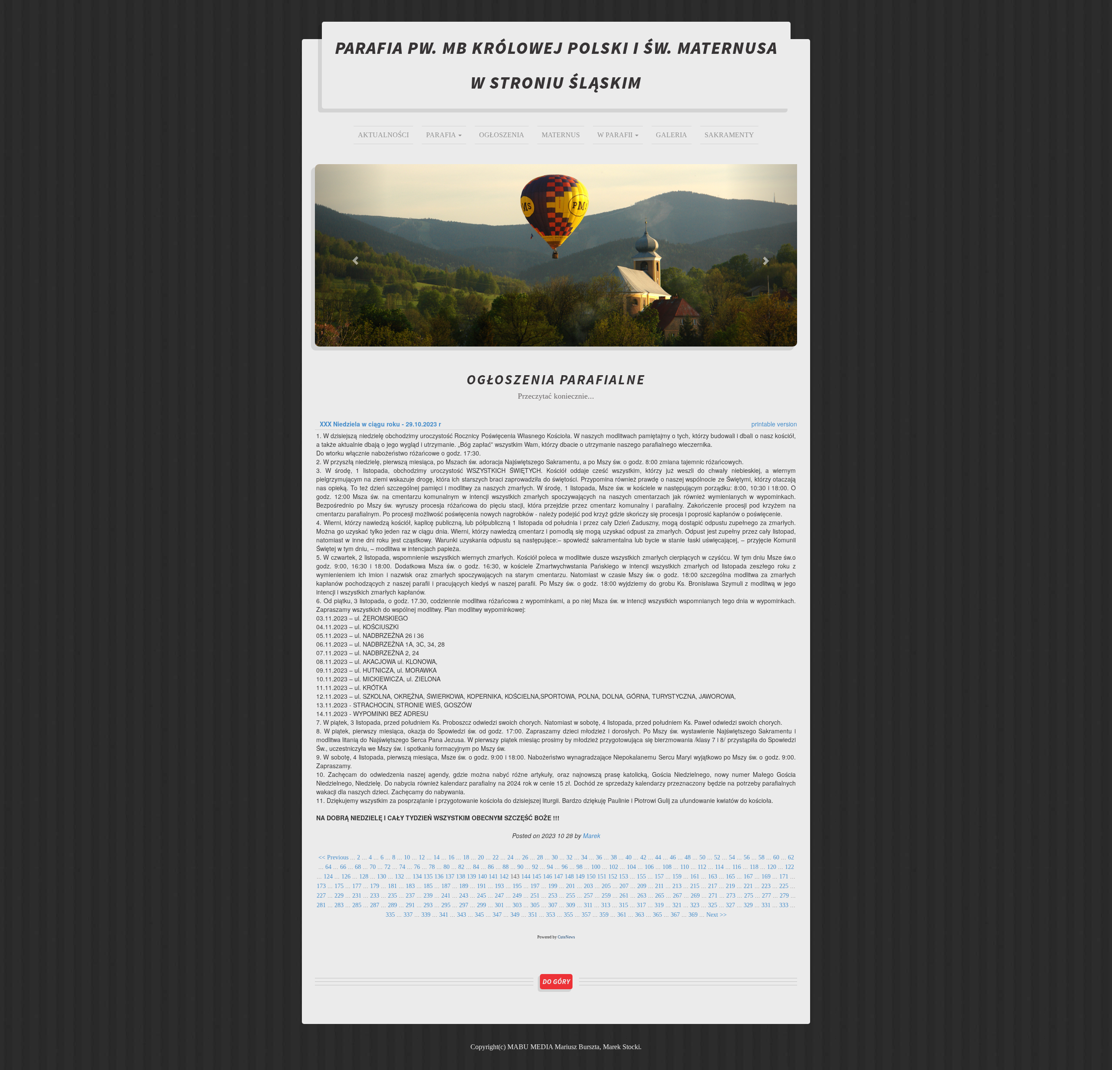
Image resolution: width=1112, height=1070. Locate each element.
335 (390, 914)
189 (463, 886)
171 (783, 876)
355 (568, 914)
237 (410, 895)
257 (588, 895)
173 (321, 886)
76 (417, 867)
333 (783, 905)
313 (605, 905)
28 (540, 857)
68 (358, 867)
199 (552, 886)
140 (482, 876)
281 (321, 905)
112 (702, 867)
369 (693, 914)
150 (591, 876)
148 (569, 876)
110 (684, 867)
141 (493, 876)
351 (532, 914)
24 (510, 857)
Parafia (441, 135)
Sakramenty (729, 135)
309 (570, 905)
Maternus (561, 135)
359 (604, 914)
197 (534, 886)
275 (748, 895)
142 (504, 876)
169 (766, 876)
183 (410, 886)
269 (695, 895)
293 (428, 905)
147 (558, 876)
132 (399, 876)
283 (339, 905)
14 (437, 857)
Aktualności (383, 135)
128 (363, 876)
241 (445, 895)
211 (659, 886)
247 (499, 895)
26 (525, 857)
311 (588, 905)
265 (659, 895)
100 (595, 867)
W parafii (615, 135)
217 (712, 886)
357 (586, 914)
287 (374, 905)
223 (766, 886)
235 (392, 895)
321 (677, 905)
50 (702, 857)
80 (446, 867)
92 (535, 867)
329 (748, 905)
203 (588, 886)
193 (499, 886)
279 (784, 895)
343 (461, 914)
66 (343, 867)
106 (649, 867)
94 (550, 867)
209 (641, 886)
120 (771, 867)
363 (639, 914)
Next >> (716, 914)
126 (346, 876)
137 (449, 876)
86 (491, 867)
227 (321, 895)
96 (565, 867)
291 (410, 905)
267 (677, 895)
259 (606, 895)
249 (517, 895)
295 (445, 905)
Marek (591, 835)
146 (547, 876)
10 (407, 857)
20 (481, 857)
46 (673, 857)
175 (339, 886)
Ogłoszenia (501, 135)
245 (481, 895)
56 (747, 857)
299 (481, 905)
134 (417, 876)
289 (392, 905)
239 (428, 895)
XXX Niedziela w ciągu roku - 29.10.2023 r (380, 423)
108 (667, 867)
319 (659, 905)
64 (328, 867)
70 (373, 867)
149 (580, 876)
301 (499, 905)
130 (381, 876)
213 (677, 886)
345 (479, 914)
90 (520, 867)
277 (766, 895)
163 (712, 876)
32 (569, 857)
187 (445, 886)
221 (748, 886)
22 (496, 857)
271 (713, 895)
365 (657, 914)
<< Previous (333, 857)
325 (712, 905)
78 (432, 867)
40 (629, 857)
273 (730, 895)
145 (536, 876)
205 (606, 886)
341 (443, 914)
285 (356, 905)
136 (438, 876)
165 (730, 876)
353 (550, 914)
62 (791, 857)
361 (621, 914)
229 (339, 895)
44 (658, 857)
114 (719, 867)
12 (422, 857)
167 (748, 876)
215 (694, 886)
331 (766, 905)
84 (476, 867)
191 (481, 886)
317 (641, 905)
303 (517, 905)
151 (601, 876)
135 (428, 876)
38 (614, 857)
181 (392, 886)
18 (466, 857)
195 (517, 886)
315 (623, 905)
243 (463, 895)
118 (754, 867)
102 (613, 867)
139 (471, 876)
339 (425, 914)
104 (631, 867)
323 (694, 905)
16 (451, 857)
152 (612, 876)
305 (534, 905)
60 (776, 857)
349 (515, 914)
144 (525, 876)
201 (570, 886)
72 (387, 867)
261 (624, 895)
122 (789, 867)
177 (356, 886)
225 (783, 886)
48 (688, 857)
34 (584, 857)
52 (717, 857)
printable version (774, 423)
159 (677, 876)
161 (694, 876)
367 (675, 914)
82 (461, 867)
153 (623, 876)
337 (408, 914)
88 (506, 867)
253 (552, 895)
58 (761, 857)
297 (463, 905)
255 (570, 895)
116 (736, 867)
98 (579, 867)
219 (730, 886)
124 (328, 876)
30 (555, 857)
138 (460, 876)
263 (641, 895)
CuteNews (566, 937)
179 (374, 886)
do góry (556, 981)
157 (659, 876)
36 (599, 857)
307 (552, 905)
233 (374, 895)
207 (624, 886)
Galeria (671, 135)
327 (730, 905)
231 (356, 895)
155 (641, 876)
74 (402, 867)
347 (497, 914)
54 (732, 857)
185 (428, 886)
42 (643, 857)
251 (534, 895)
